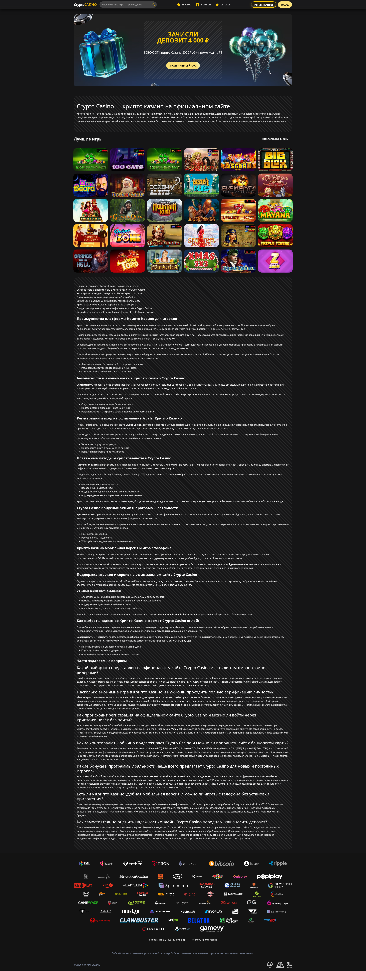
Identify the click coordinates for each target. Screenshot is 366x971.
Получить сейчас (183, 65)
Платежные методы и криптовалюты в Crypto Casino (106, 297)
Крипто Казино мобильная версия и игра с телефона (106, 304)
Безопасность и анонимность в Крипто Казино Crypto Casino (111, 289)
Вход (285, 4)
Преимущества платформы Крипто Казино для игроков (108, 286)
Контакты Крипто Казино (204, 939)
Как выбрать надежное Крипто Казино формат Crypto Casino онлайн (115, 312)
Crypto (85, 4)
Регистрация (263, 4)
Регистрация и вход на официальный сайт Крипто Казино (109, 293)
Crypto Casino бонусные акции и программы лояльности (108, 300)
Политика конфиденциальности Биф (167, 939)
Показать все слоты (275, 138)
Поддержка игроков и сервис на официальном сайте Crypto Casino (114, 308)
